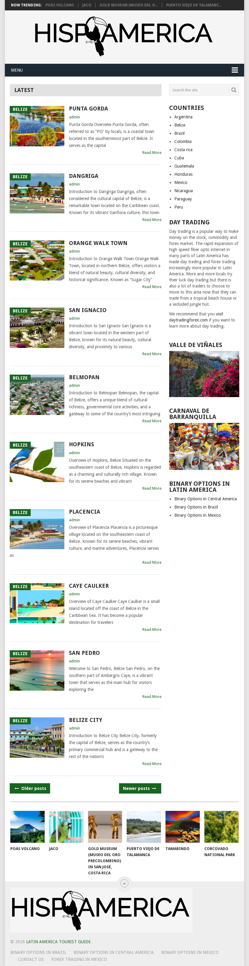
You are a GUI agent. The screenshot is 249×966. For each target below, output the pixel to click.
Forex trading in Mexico (79, 959)
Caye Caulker (89, 586)
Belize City (85, 720)
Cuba (179, 157)
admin (74, 117)
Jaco (86, 5)
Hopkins (81, 444)
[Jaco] (66, 827)
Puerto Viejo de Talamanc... (194, 5)
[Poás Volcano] (27, 827)
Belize (179, 125)
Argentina (183, 116)
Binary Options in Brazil (196, 507)
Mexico (180, 182)
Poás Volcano (60, 5)
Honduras (183, 174)
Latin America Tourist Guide (58, 941)
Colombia (183, 141)
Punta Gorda (88, 108)
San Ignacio (88, 310)
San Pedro (84, 653)
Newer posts (137, 788)
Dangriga (83, 176)
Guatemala (184, 166)
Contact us (31, 959)
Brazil (179, 133)
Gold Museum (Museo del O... (129, 5)
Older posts (33, 788)
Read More (152, 152)
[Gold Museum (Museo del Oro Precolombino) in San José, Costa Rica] (105, 827)
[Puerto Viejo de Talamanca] (144, 827)
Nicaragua (183, 190)
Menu (17, 70)
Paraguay (183, 198)
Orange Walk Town (98, 243)
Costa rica (183, 149)
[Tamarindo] (182, 827)
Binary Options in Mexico (197, 515)
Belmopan (84, 377)
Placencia (84, 512)
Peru (178, 207)
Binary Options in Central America (205, 498)
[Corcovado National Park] (221, 827)
